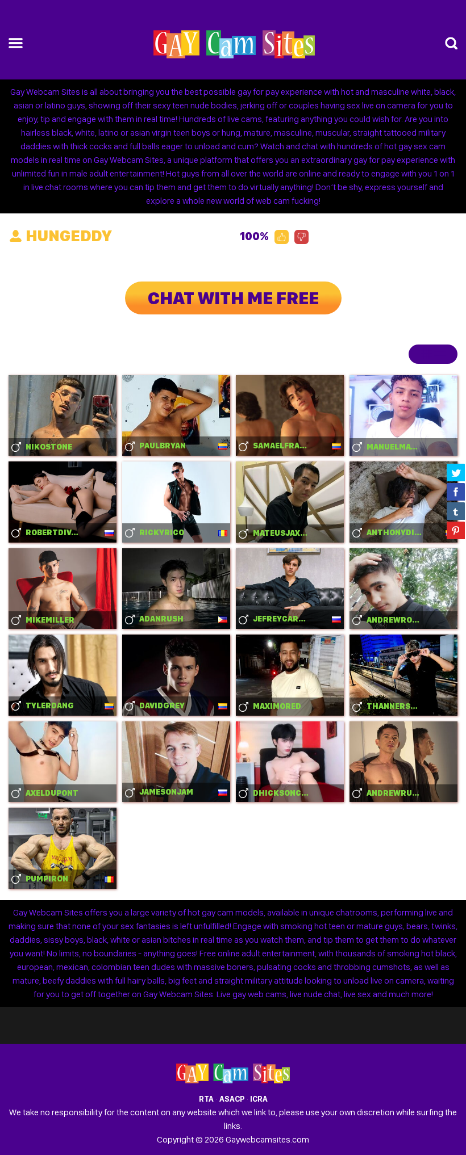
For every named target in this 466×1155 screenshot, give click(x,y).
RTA (206, 1098)
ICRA (259, 1098)
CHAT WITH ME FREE (233, 298)
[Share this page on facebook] (456, 491)
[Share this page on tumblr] (456, 511)
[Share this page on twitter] (456, 472)
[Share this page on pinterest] (456, 530)
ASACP (231, 1098)
